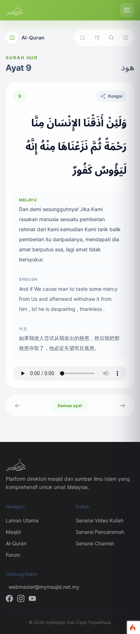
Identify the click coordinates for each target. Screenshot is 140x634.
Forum (13, 555)
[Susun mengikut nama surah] (96, 37)
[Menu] (127, 10)
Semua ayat (69, 405)
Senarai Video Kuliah (99, 520)
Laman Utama (22, 520)
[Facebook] (9, 598)
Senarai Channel (95, 543)
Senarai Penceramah (100, 532)
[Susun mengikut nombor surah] (82, 37)
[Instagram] (20, 598)
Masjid (13, 532)
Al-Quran (33, 37)
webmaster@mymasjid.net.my (36, 587)
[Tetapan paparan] (125, 37)
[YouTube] (32, 598)
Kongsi (115, 96)
